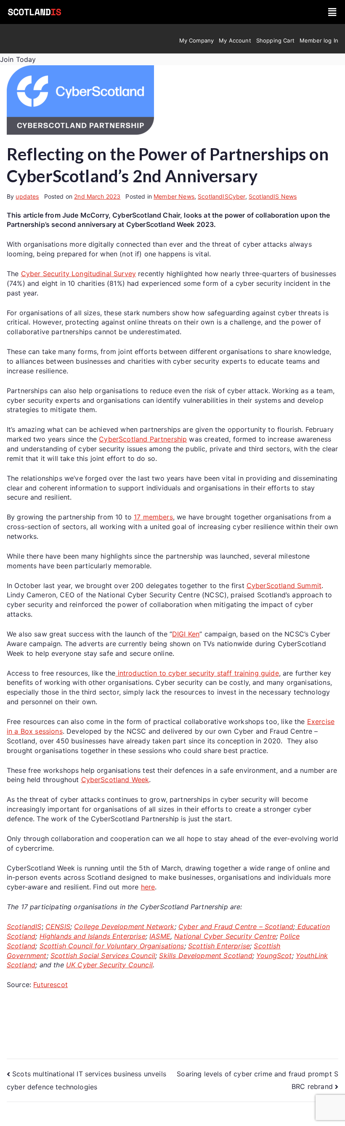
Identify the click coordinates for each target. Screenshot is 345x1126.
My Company (196, 40)
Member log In (319, 40)
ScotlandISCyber (221, 196)
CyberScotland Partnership (143, 439)
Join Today (18, 59)
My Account (235, 40)
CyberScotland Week (115, 779)
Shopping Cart (275, 40)
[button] (332, 12)
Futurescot (50, 984)
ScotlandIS (24, 926)
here (148, 887)
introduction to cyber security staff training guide (197, 673)
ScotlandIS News (273, 196)
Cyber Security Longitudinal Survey (78, 273)
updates (27, 196)
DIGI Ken (185, 634)
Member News (174, 196)
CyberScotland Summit (284, 585)
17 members (153, 517)
